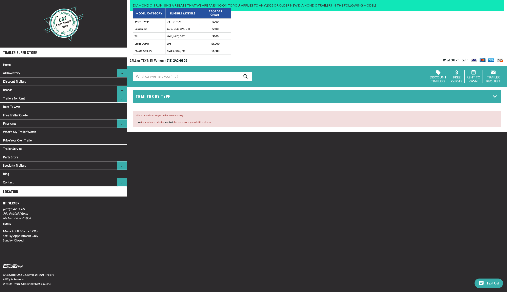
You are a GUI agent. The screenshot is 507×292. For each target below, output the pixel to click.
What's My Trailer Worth (19, 132)
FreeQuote (456, 79)
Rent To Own (11, 106)
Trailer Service (12, 148)
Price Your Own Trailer (18, 140)
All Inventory (11, 73)
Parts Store (10, 157)
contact (169, 122)
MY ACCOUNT (451, 60)
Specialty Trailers (14, 165)
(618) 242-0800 (14, 209)
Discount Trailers (14, 81)
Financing (9, 123)
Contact (8, 182)
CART (465, 60)
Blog (6, 174)
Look (138, 122)
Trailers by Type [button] (153, 96)
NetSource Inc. (43, 283)
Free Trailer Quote (15, 115)
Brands (7, 90)
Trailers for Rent (14, 98)
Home (7, 64)
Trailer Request (493, 79)
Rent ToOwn (473, 79)
